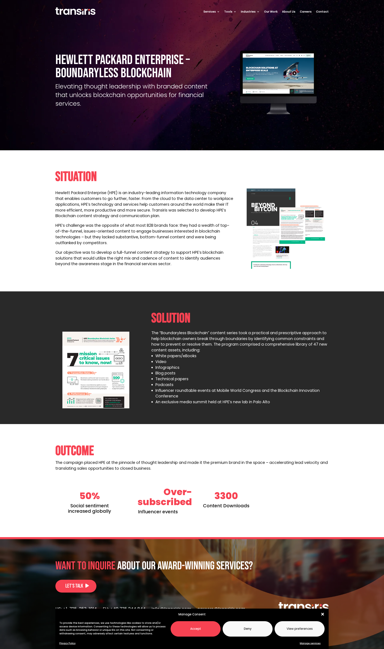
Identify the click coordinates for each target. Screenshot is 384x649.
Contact (322, 12)
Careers (306, 12)
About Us (288, 12)
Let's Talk (74, 586)
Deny (248, 628)
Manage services (310, 643)
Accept (195, 628)
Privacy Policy (67, 643)
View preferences (300, 628)
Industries (248, 12)
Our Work (271, 12)
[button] (323, 614)
